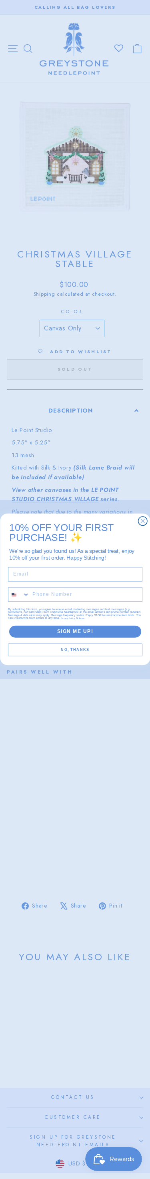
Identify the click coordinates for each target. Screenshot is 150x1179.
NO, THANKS (75, 650)
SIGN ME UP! (75, 631)
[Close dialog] (142, 521)
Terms (81, 618)
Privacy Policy (68, 618)
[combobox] (18, 595)
